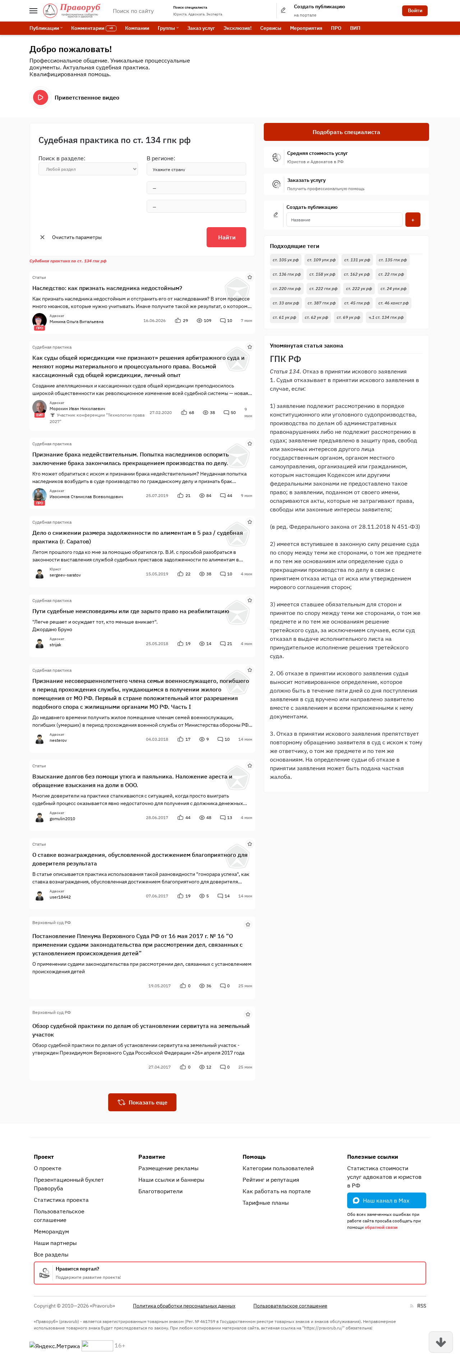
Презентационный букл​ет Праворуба (69, 1184)
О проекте (47, 1168)
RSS (421, 1305)
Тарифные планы (266, 1202)
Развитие (151, 1156)
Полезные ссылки (372, 1156)
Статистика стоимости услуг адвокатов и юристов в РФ (384, 1176)
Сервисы (270, 28)
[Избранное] (249, 276)
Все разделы (51, 1254)
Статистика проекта (61, 1199)
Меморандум (51, 1231)
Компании (137, 28)
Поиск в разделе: (62, 158)
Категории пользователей (278, 1168)
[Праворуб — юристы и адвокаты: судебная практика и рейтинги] (72, 11)
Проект (44, 1156)
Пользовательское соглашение (59, 1215)
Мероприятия (306, 28)
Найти (227, 237)
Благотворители (160, 1191)
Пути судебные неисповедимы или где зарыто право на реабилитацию (130, 611)
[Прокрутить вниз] (441, 1342)
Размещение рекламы (168, 1168)
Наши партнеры (55, 1242)
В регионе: (161, 158)
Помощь (254, 1156)
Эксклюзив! (238, 28)
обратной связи (381, 1227)
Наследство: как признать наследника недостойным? (107, 287)
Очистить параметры (77, 237)
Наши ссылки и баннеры (171, 1179)
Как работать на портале (277, 1191)
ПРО (336, 28)
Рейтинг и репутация (271, 1179)
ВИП (355, 28)
